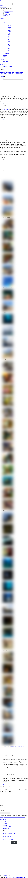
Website (2, 810)
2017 (9, 39)
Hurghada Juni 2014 (4, 746)
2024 (9, 28)
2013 (9, 45)
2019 (9, 36)
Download (5, 823)
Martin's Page (4, 875)
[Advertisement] (14, 861)
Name (1, 805)
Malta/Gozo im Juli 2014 (11, 73)
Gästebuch (5, 825)
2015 (9, 42)
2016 (9, 41)
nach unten (5, 61)
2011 (9, 48)
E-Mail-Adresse (4, 807)
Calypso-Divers (5, 109)
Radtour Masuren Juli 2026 (9, 833)
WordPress (8, 877)
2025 (9, 27)
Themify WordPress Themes (18, 877)
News (14, 842)
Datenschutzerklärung (8, 826)
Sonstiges (5, 55)
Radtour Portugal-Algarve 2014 (16, 746)
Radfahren (7, 51)
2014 (9, 44)
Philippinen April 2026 (8, 839)
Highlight (7, 53)
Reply (4, 769)
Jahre (6, 23)
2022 (9, 31)
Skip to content (3, 0)
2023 (9, 30)
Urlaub (4, 22)
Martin (1, 76)
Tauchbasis (24, 108)
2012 (9, 47)
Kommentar (3, 794)
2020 (9, 34)
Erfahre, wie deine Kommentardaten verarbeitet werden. (12, 817)
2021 (9, 33)
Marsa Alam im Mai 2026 (8, 836)
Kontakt (4, 56)
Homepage (5, 20)
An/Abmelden (6, 828)
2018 (9, 37)
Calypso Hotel (10, 99)
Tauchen (7, 50)
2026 (9, 25)
